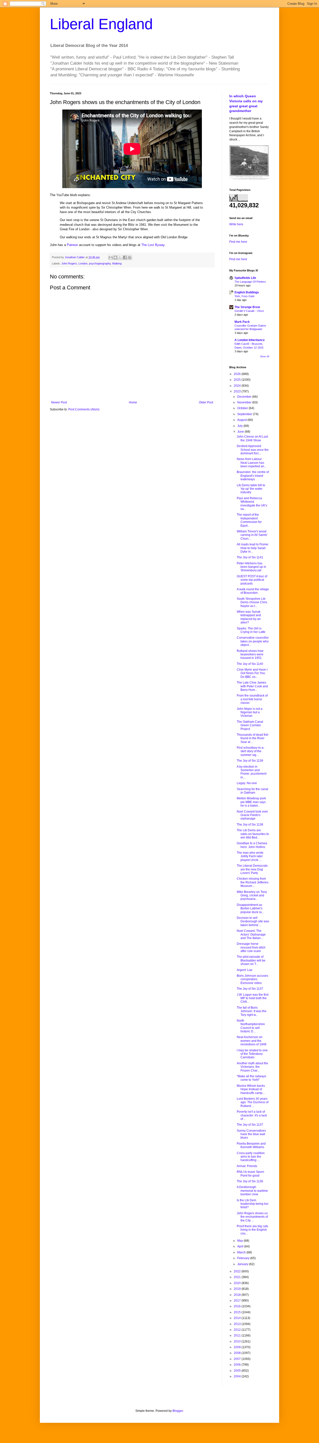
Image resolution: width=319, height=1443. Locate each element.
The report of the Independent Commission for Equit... (249, 520)
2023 (237, 391)
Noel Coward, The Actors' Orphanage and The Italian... (251, 934)
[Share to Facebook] (124, 257)
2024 (237, 385)
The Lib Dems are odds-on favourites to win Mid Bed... (253, 834)
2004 (237, 1376)
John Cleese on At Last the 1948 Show (252, 438)
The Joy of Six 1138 (250, 824)
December (244, 396)
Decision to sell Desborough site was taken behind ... (253, 921)
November (244, 402)
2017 (237, 1300)
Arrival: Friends (247, 1166)
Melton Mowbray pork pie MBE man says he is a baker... (251, 802)
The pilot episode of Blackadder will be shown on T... (251, 960)
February (243, 1258)
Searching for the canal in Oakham (252, 790)
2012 (237, 1329)
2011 (237, 1335)
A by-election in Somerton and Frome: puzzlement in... (251, 772)
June (241, 431)
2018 (237, 1295)
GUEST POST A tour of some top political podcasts (252, 580)
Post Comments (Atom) (83, 409)
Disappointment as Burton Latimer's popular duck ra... (250, 908)
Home (133, 402)
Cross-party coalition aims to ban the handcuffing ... (251, 1156)
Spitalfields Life (245, 278)
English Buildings (247, 292)
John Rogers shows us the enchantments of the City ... (252, 1216)
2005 (237, 1370)
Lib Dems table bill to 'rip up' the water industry (251, 488)
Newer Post (59, 402)
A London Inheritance (250, 340)
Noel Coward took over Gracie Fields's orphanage (252, 815)
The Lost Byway (152, 245)
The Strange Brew (247, 307)
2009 (237, 1347)
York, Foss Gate (244, 296)
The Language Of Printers (250, 281)
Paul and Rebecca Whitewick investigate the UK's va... (252, 503)
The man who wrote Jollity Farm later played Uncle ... (250, 856)
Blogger (177, 1411)
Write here (236, 224)
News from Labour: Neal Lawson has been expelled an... (251, 462)
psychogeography (100, 263)
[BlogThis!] (115, 257)
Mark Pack (242, 322)
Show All (264, 356)
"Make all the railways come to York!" (251, 1078)
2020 (237, 1283)
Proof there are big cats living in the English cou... (252, 1229)
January (243, 1264)
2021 (237, 1277)
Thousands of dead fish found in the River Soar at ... (252, 738)
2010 (237, 1341)
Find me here (238, 241)
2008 (237, 1353)
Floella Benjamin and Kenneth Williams (251, 1145)
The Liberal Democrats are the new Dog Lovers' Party (252, 869)
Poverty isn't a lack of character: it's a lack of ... (252, 1115)
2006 (237, 1364)
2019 (237, 1289)
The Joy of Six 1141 (250, 557)
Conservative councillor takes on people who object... (253, 641)
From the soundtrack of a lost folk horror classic (252, 699)
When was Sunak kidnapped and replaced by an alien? (249, 617)
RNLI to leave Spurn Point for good (250, 1173)
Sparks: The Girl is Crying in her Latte (251, 630)
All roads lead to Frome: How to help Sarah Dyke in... (253, 548)
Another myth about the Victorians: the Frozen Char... (252, 1067)
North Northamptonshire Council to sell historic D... (251, 1026)
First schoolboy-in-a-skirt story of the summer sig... (250, 751)
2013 (237, 1324)
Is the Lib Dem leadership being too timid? (252, 1204)
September (245, 414)
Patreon (72, 245)
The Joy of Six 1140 (250, 664)
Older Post (206, 402)
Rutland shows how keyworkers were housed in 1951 (250, 654)
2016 (237, 1306)
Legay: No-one (247, 783)
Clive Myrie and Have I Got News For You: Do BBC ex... (252, 673)
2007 (237, 1359)
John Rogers (69, 263)
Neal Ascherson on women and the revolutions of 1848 (251, 1040)
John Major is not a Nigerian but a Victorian (249, 712)
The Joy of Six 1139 (250, 760)
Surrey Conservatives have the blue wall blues (251, 1134)
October (243, 408)
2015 (237, 1312)
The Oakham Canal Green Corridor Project (250, 725)
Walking (117, 263)
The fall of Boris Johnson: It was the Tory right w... (251, 1011)
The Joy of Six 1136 (250, 1181)
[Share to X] (120, 257)
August (242, 420)
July (240, 426)
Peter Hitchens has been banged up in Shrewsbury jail (251, 567)
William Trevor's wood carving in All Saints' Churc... (252, 535)
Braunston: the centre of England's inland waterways (253, 475)
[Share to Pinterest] (129, 257)
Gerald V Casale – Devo (249, 310)
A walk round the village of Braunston (253, 591)
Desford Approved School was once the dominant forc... (253, 449)
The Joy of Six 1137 (250, 988)
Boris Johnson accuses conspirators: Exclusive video (252, 979)
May (240, 1240)
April (240, 1246)
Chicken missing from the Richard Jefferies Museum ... (252, 882)
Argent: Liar (244, 970)
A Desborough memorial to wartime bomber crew (252, 1190)
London (83, 263)
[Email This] (110, 257)
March (241, 1252)
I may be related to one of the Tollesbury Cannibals (252, 1054)
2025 (237, 379)
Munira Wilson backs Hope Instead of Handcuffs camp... (251, 1089)
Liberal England (101, 24)
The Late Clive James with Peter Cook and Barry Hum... (252, 686)
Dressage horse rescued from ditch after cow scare (251, 947)
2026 (237, 374)
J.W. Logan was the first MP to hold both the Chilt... (252, 998)
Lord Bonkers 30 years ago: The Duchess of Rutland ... (252, 1102)
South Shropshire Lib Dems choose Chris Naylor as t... (252, 602)
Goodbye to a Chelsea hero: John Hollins (252, 845)
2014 (237, 1318)
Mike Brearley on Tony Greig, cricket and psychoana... (252, 895)
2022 (237, 1271)
